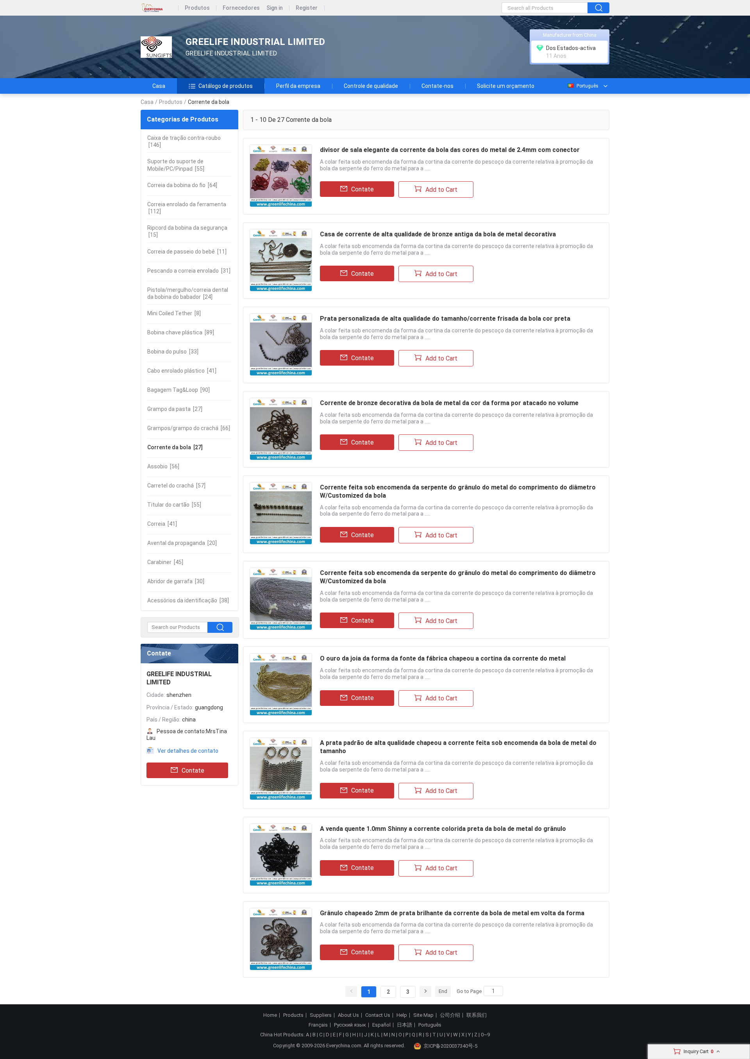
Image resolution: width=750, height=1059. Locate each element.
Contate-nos (437, 86)
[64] (182, 185)
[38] (188, 600)
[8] (174, 313)
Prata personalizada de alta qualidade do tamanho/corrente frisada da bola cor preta (445, 318)
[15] (187, 231)
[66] (188, 428)
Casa (158, 86)
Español (381, 1025)
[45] (165, 562)
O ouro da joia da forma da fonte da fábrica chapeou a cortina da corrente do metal (443, 658)
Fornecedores (241, 8)
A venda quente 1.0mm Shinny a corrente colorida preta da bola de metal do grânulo (443, 828)
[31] (188, 271)
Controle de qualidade (371, 86)
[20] (182, 543)
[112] (186, 207)
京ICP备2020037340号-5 (450, 1046)
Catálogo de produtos (225, 86)
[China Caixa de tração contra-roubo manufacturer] (156, 47)
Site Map (423, 1015)
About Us (348, 1015)
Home (270, 1015)
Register (307, 8)
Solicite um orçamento (505, 86)
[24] (187, 293)
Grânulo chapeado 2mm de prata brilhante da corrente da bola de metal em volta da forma (452, 913)
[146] (184, 141)
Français (318, 1025)
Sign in (274, 8)
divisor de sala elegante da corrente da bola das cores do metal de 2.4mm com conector (450, 150)
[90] (178, 390)
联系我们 (476, 1015)
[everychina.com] (160, 8)
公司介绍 (450, 1015)
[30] (175, 581)
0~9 (485, 1035)
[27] (174, 409)
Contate (193, 770)
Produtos (197, 8)
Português (587, 86)
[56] (163, 466)
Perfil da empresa (298, 86)
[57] (176, 485)
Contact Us (377, 1015)
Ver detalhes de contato (187, 751)
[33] (172, 351)
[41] (181, 371)
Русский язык (350, 1025)
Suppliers (321, 1015)
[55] (175, 164)
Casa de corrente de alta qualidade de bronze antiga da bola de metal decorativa (438, 234)
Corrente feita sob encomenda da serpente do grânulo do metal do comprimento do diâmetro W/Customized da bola (458, 491)
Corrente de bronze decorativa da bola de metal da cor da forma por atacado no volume (449, 403)
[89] (180, 332)
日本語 (404, 1025)
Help (401, 1015)
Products (293, 1015)
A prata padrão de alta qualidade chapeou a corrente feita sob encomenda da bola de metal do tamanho (458, 747)
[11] (187, 251)
